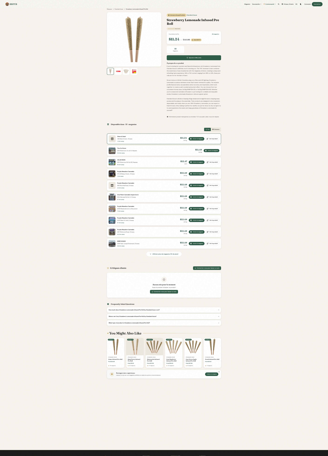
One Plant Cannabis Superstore (128, 195)
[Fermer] (219, 372)
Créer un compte (212, 374)
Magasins (247, 4)
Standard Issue (119, 9)
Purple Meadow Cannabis (125, 171)
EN (296, 4)
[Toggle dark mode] (300, 4)
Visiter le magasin (198, 138)
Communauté (269, 4)
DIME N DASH (121, 241)
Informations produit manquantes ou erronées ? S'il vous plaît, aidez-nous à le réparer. (194, 117)
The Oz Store (121, 148)
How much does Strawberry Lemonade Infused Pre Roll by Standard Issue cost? (134, 310)
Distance (216, 129)
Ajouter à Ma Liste (195, 58)
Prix (208, 129)
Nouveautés (256, 4)
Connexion (307, 4)
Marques (109, 9)
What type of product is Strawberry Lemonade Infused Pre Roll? (129, 323)
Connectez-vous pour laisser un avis (208, 268)
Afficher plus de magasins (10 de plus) (165, 254)
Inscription (317, 4)
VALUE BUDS (121, 160)
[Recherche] (278, 4)
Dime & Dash (121, 136)
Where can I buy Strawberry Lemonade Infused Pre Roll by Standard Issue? (133, 316)
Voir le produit (213, 138)
